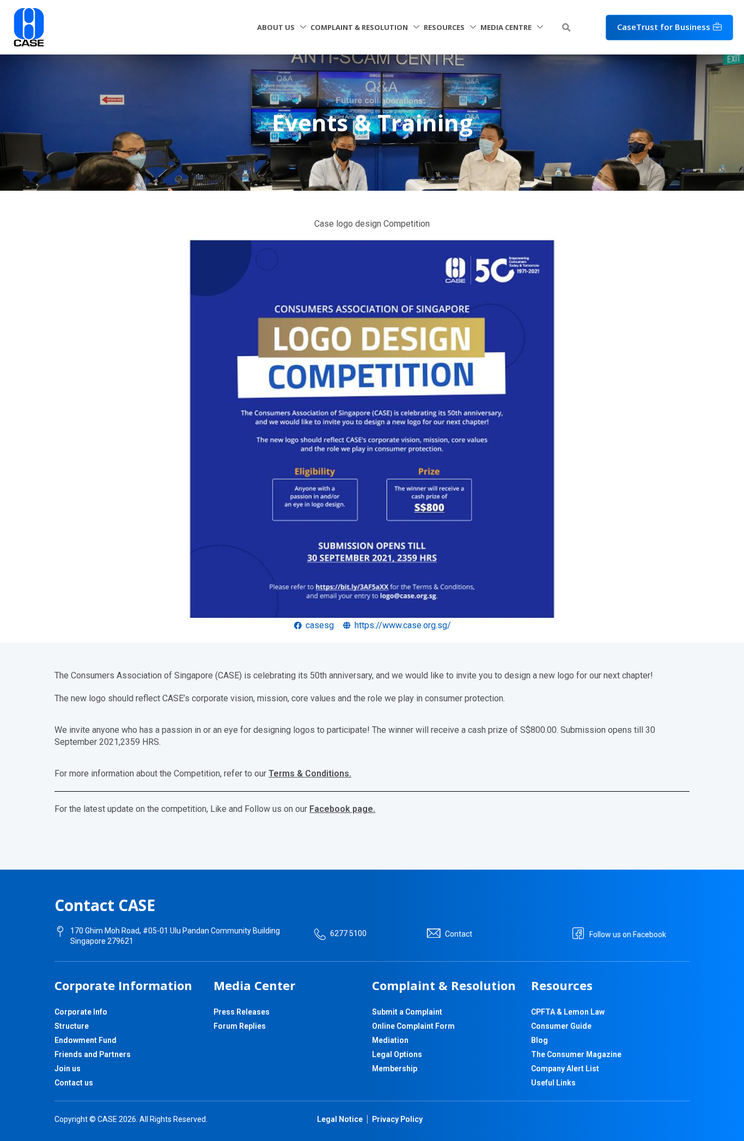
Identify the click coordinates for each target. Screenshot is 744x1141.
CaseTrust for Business (663, 26)
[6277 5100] (320, 934)
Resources (444, 27)
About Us (276, 27)
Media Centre (506, 27)
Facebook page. (342, 809)
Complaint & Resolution (359, 27)
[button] (566, 27)
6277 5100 (348, 933)
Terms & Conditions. (310, 773)
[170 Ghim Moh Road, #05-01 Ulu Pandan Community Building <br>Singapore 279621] (60, 931)
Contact (458, 934)
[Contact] (433, 933)
